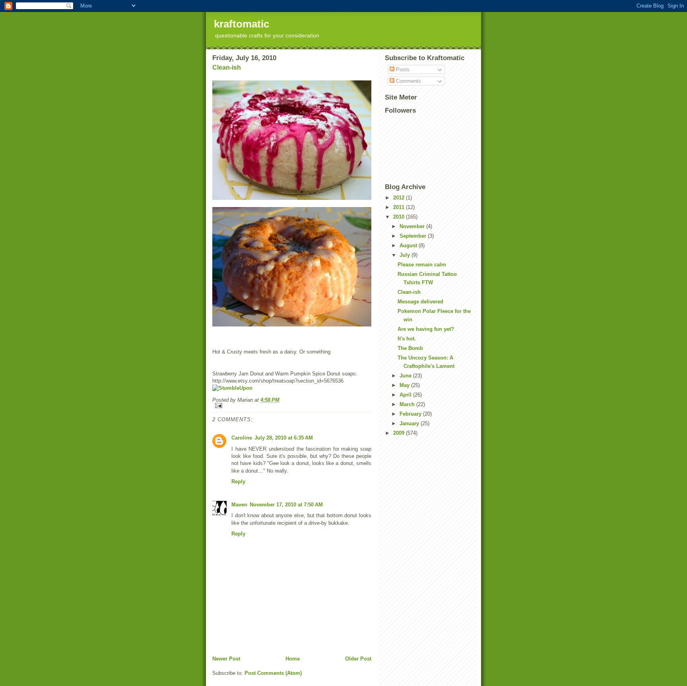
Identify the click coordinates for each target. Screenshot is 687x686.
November (413, 226)
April (406, 395)
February (411, 414)
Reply (238, 482)
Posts (401, 69)
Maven (239, 505)
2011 (399, 207)
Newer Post (226, 659)
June (406, 376)
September (414, 236)
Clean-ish (226, 67)
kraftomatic (241, 24)
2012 (399, 198)
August (409, 245)
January (410, 423)
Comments (407, 81)
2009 (399, 433)
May (405, 385)
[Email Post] (291, 405)
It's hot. (407, 339)
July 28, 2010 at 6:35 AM (283, 438)
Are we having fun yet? (426, 329)
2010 (399, 217)
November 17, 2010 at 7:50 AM (286, 505)
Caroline (241, 438)
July (405, 255)
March (408, 404)
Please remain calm (422, 265)
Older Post (358, 659)
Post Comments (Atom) (273, 673)
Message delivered (420, 302)
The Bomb (410, 348)
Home (292, 659)
